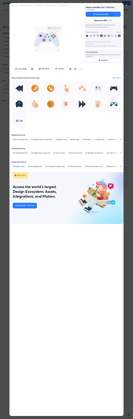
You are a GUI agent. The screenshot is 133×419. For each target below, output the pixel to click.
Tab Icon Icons (60, 153)
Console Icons (112, 139)
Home (13, 5)
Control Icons (87, 139)
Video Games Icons (38, 5)
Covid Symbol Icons (21, 153)
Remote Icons (74, 139)
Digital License (104, 27)
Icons (17, 5)
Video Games (104, 46)
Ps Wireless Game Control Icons (41, 139)
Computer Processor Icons (56, 166)
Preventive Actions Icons (95, 166)
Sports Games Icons (26, 5)
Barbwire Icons (113, 166)
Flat (93, 44)
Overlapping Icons (36, 166)
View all (118, 32)
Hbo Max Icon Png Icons (95, 153)
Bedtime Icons (19, 166)
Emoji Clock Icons (76, 153)
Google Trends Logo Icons (41, 153)
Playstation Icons (61, 139)
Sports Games (112, 46)
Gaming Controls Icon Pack (51, 5)
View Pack (115, 78)
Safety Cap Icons (75, 166)
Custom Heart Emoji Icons (117, 153)
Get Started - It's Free (24, 206)
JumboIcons (90, 9)
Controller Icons (100, 139)
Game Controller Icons (65, 5)
